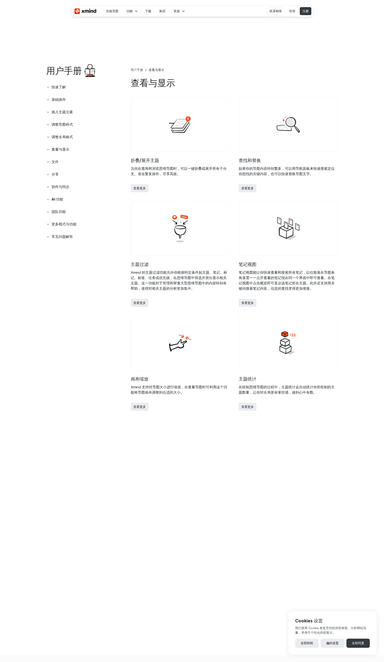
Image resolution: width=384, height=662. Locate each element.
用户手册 (137, 69)
